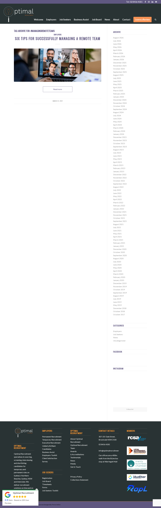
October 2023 (119, 143)
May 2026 (117, 47)
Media (73, 464)
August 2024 (118, 112)
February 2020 (119, 277)
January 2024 (118, 134)
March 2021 (118, 240)
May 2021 (117, 233)
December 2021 (119, 212)
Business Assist (48, 452)
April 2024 (117, 125)
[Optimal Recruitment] (18, 15)
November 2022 (120, 178)
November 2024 (120, 103)
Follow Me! (130, 409)
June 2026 (117, 44)
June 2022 (117, 193)
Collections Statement (79, 480)
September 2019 (120, 293)
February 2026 (119, 56)
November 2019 (120, 286)
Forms (44, 487)
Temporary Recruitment (52, 440)
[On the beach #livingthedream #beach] (130, 390)
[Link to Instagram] (149, 2)
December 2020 (119, 249)
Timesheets (47, 484)
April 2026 (117, 50)
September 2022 (120, 184)
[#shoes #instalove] (118, 401)
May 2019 (117, 305)
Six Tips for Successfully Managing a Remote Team (57, 38)
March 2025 (118, 90)
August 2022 (118, 187)
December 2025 (119, 62)
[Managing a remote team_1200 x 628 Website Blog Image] (57, 65)
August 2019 (118, 296)
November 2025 (120, 66)
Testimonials (75, 457)
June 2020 (117, 265)
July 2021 (117, 227)
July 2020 (117, 261)
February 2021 (119, 243)
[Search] (155, 20)
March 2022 (118, 202)
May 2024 (117, 121)
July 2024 (117, 115)
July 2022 (117, 190)
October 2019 (119, 289)
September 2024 (120, 109)
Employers (58, 34)
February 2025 (119, 94)
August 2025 (118, 75)
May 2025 (117, 84)
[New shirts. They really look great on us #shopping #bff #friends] (118, 378)
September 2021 (120, 221)
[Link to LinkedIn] (152, 2)
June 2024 (117, 118)
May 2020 (117, 268)
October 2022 (119, 181)
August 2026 (118, 38)
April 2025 (117, 87)
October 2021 (119, 218)
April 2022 (117, 199)
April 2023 (117, 162)
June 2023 (117, 156)
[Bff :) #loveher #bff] (118, 389)
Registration (47, 478)
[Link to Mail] (156, 2)
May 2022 (117, 196)
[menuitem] (38, 13)
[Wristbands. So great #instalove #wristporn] (141, 389)
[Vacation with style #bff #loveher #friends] (130, 378)
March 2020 (118, 274)
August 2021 (118, 224)
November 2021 (120, 215)
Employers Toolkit (49, 455)
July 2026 (117, 41)
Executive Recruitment (51, 443)
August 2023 (118, 149)
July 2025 (117, 78)
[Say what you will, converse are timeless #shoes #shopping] (130, 401)
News (115, 337)
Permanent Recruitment (51, 436)
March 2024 (118, 128)
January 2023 (118, 171)
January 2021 (118, 246)
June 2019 (117, 302)
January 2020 (118, 280)
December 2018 (119, 308)
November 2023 (120, 140)
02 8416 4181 (136, 1)
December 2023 (119, 137)
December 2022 (119, 174)
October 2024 (119, 106)
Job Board (46, 481)
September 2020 (120, 255)
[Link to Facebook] (145, 2)
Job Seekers (118, 334)
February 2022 (119, 205)
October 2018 (119, 311)
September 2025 (120, 72)
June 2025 (117, 81)
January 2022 (118, 209)
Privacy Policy (76, 476)
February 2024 (119, 131)
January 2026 (118, 59)
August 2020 (118, 258)
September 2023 (120, 146)
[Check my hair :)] (141, 401)
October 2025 (119, 69)
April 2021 (117, 237)
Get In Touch (75, 467)
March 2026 (118, 53)
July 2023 (117, 153)
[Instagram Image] (141, 378)
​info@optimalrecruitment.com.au (112, 450)
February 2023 (119, 168)
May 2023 (117, 159)
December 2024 (119, 100)
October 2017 (119, 314)
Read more (57, 89)
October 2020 (119, 252)
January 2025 (118, 97)
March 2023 (118, 165)
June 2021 (117, 230)
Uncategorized (119, 340)
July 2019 (117, 299)
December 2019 (119, 283)
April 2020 (117, 271)
